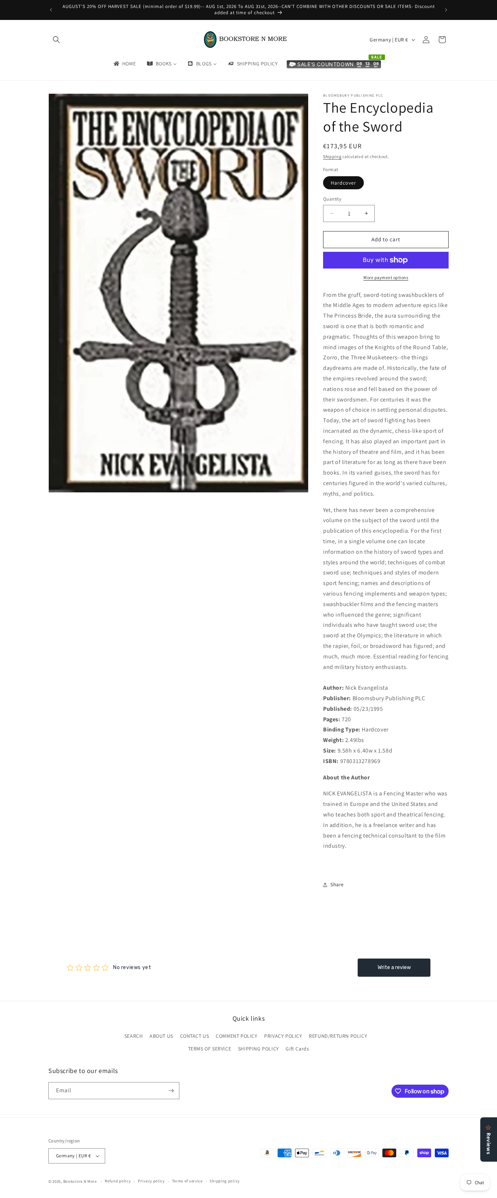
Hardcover (343, 183)
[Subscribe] (171, 1090)
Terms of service (187, 1180)
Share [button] (337, 884)
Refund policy (118, 1180)
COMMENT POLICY (236, 1036)
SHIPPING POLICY (258, 1049)
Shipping (332, 156)
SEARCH (133, 1036)
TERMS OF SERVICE (209, 1049)
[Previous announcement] (51, 10)
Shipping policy (225, 1180)
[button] (56, 40)
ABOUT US (161, 1036)
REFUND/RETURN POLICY (338, 1036)
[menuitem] (124, 63)
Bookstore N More (80, 1181)
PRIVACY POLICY (283, 1036)
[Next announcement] (446, 10)
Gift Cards (297, 1049)
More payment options (385, 277)
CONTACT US (194, 1036)
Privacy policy (151, 1180)
